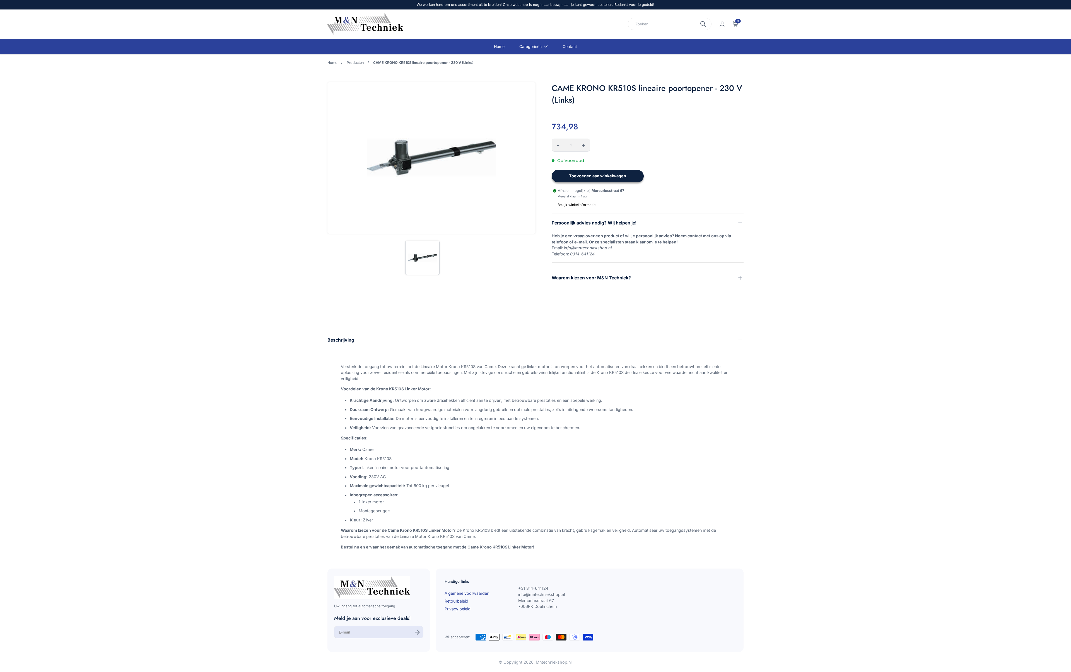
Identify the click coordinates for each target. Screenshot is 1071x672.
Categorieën (530, 46)
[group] (422, 258)
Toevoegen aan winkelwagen (597, 175)
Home (499, 46)
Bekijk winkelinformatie (576, 205)
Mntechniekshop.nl (553, 662)
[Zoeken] (703, 24)
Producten (355, 63)
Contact (570, 46)
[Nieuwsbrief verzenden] (417, 632)
